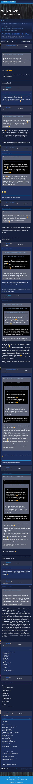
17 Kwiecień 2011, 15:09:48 (7, 568)
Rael (7, 677)
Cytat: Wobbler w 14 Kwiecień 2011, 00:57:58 (13, 54)
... (13, 41)
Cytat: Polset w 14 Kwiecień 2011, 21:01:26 (13, 304)
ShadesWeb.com (20, 782)
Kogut (8, 643)
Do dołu (3, 41)
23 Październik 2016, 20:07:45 (7, 648)
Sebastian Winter (11, 45)
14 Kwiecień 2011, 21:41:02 (7, 375)
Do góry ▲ (22, 777)
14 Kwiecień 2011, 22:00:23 (7, 473)
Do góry (3, 768)
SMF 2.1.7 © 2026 (13, 780)
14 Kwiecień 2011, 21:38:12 (7, 300)
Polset (8, 107)
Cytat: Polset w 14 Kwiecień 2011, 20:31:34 (13, 157)
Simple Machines (20, 780)
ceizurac (8, 713)
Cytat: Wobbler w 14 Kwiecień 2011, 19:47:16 (13, 116)
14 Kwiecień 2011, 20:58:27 (7, 208)
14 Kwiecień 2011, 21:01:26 (7, 248)
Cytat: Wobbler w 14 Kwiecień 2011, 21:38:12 (13, 378)
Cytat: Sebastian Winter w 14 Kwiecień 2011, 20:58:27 (15, 252)
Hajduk (8, 581)
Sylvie (21, 28)
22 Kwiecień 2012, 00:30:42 (7, 586)
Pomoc (10, 777)
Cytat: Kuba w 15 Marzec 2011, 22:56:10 (12, 590)
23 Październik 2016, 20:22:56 (7, 682)
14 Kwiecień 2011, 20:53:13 (7, 153)
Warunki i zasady (16, 777)
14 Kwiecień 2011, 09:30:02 (7, 51)
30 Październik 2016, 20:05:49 (7, 718)
